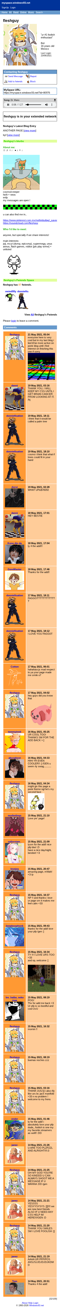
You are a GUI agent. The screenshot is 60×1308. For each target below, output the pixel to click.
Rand (15, 12)
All (10, 12)
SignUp (5, 7)
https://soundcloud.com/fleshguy (20, 223)
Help (30, 1303)
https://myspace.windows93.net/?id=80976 (27, 92)
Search (39, 12)
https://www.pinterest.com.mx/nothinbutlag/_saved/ (30, 220)
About (25, 1303)
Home (4, 12)
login (13, 320)
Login (13, 7)
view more (30, 130)
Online (23, 12)
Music (31, 12)
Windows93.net (36, 1305)
